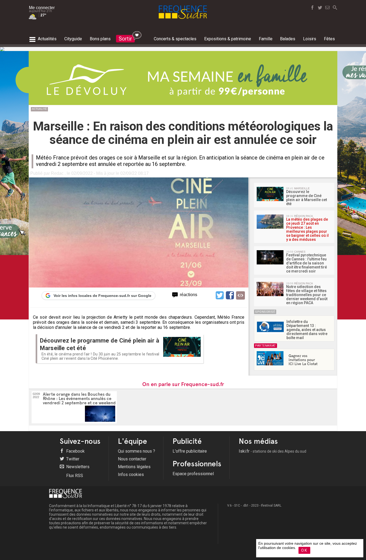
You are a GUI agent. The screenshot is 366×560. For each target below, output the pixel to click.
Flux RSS (74, 475)
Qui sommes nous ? (136, 451)
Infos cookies (131, 474)
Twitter (72, 458)
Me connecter (42, 7)
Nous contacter (132, 458)
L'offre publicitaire (190, 451)
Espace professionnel (193, 473)
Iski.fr (272, 451)
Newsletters (77, 466)
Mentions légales (134, 466)
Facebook (75, 451)
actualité (39, 108)
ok (304, 550)
